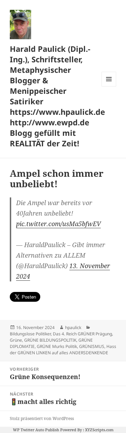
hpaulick (73, 327)
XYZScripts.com (99, 429)
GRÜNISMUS (91, 346)
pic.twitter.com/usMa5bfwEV (58, 223)
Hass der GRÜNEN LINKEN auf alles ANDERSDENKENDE (63, 349)
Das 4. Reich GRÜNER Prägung (82, 334)
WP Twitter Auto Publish (36, 429)
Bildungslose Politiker (30, 334)
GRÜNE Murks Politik (57, 346)
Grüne (16, 340)
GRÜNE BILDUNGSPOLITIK (50, 340)
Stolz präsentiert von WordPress (42, 418)
